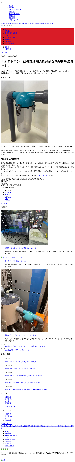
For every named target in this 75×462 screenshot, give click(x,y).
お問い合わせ (13, 20)
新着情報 (8, 403)
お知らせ (4, 203)
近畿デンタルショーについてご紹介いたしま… (21, 248)
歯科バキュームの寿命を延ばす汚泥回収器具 (20, 362)
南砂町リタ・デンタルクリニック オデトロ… (21, 335)
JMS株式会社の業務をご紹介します (17, 350)
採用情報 (12, 16)
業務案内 (12, 7)
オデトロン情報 (14, 14)
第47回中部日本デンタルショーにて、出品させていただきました (27, 346)
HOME (11, 6)
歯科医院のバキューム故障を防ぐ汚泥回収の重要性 (23, 382)
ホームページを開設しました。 (16, 261)
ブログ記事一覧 (10, 407)
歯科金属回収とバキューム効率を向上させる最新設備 (23, 375)
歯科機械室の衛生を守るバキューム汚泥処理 (20, 369)
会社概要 (12, 18)
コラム (7, 401)
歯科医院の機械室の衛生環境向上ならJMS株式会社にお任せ (26, 389)
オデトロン (8, 399)
